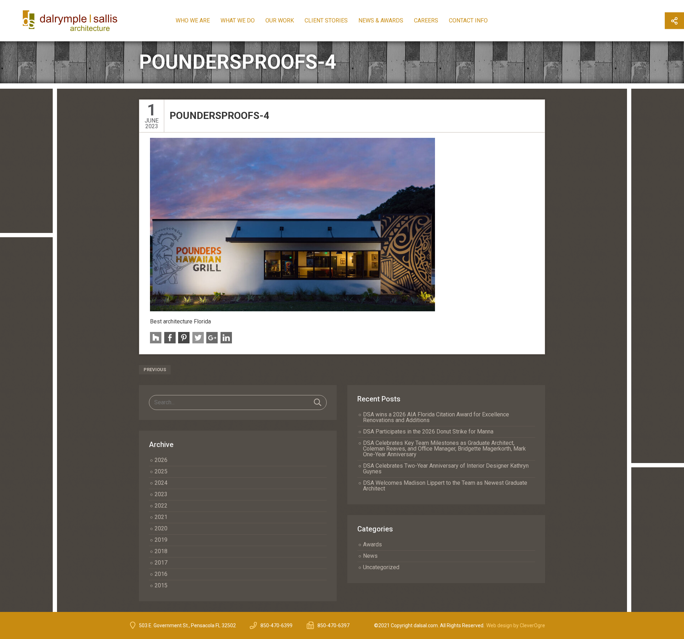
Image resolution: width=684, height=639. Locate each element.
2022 (161, 505)
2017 (161, 562)
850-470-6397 (333, 625)
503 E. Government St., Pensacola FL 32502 (187, 625)
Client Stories (326, 20)
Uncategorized (381, 567)
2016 (161, 574)
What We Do (238, 20)
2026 (161, 460)
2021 (161, 517)
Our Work (279, 20)
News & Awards (380, 20)
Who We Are (193, 20)
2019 (161, 539)
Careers (426, 20)
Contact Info (468, 20)
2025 (161, 471)
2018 (161, 551)
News (370, 555)
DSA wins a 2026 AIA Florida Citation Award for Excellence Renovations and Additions (436, 417)
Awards (372, 544)
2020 (161, 528)
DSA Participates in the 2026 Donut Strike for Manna (428, 431)
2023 (161, 494)
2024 (161, 482)
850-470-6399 (276, 625)
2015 (161, 585)
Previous (155, 369)
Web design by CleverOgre (515, 625)
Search (317, 402)
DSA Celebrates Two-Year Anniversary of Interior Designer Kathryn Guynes (446, 468)
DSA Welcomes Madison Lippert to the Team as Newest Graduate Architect (445, 485)
